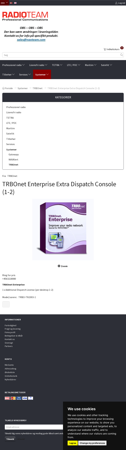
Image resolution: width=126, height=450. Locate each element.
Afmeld (21, 439)
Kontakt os (10, 339)
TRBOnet (12, 175)
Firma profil (10, 332)
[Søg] (121, 55)
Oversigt (9, 342)
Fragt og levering (13, 328)
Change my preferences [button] (92, 443)
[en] (15, 2)
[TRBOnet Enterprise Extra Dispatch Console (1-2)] (63, 229)
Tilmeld (10, 439)
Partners (9, 346)
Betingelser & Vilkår (14, 335)
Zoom (64, 266)
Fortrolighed (10, 325)
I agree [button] (72, 443)
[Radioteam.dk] (25, 15)
